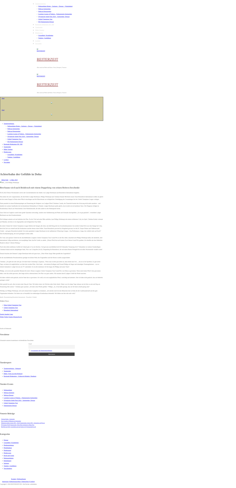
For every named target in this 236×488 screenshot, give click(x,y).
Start (2, 98)
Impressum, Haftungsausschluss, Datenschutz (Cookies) (18, 481)
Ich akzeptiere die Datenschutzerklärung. (41, 350)
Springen (6, 463)
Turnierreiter (7, 371)
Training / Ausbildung (10, 466)
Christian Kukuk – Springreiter (8, 419)
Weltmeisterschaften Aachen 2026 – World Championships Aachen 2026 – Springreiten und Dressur (23, 423)
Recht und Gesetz (9, 455)
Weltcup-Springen (9, 392)
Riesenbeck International (11, 310)
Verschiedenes (8, 468)
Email (30, 344)
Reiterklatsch (7, 461)
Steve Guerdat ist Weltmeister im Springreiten (11, 421)
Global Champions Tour (11, 307)
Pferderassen (7, 450)
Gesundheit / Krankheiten (11, 442)
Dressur (6, 440)
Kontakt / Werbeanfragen (18, 479)
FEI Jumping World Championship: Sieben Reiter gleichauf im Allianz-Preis (17, 425)
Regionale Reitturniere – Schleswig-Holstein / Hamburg (20, 376)
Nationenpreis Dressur (10, 405)
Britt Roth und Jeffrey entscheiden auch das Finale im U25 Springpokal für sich (18, 427)
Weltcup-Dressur (8, 395)
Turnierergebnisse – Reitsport (12, 368)
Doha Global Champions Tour (12, 305)
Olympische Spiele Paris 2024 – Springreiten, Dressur (19, 400)
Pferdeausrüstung (9, 445)
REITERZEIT (47, 59)
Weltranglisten (8, 390)
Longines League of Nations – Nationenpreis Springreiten (20, 398)
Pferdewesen (7, 453)
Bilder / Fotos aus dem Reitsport (13, 373)
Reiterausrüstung (8, 458)
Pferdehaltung (8, 448)
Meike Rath (4, 180)
